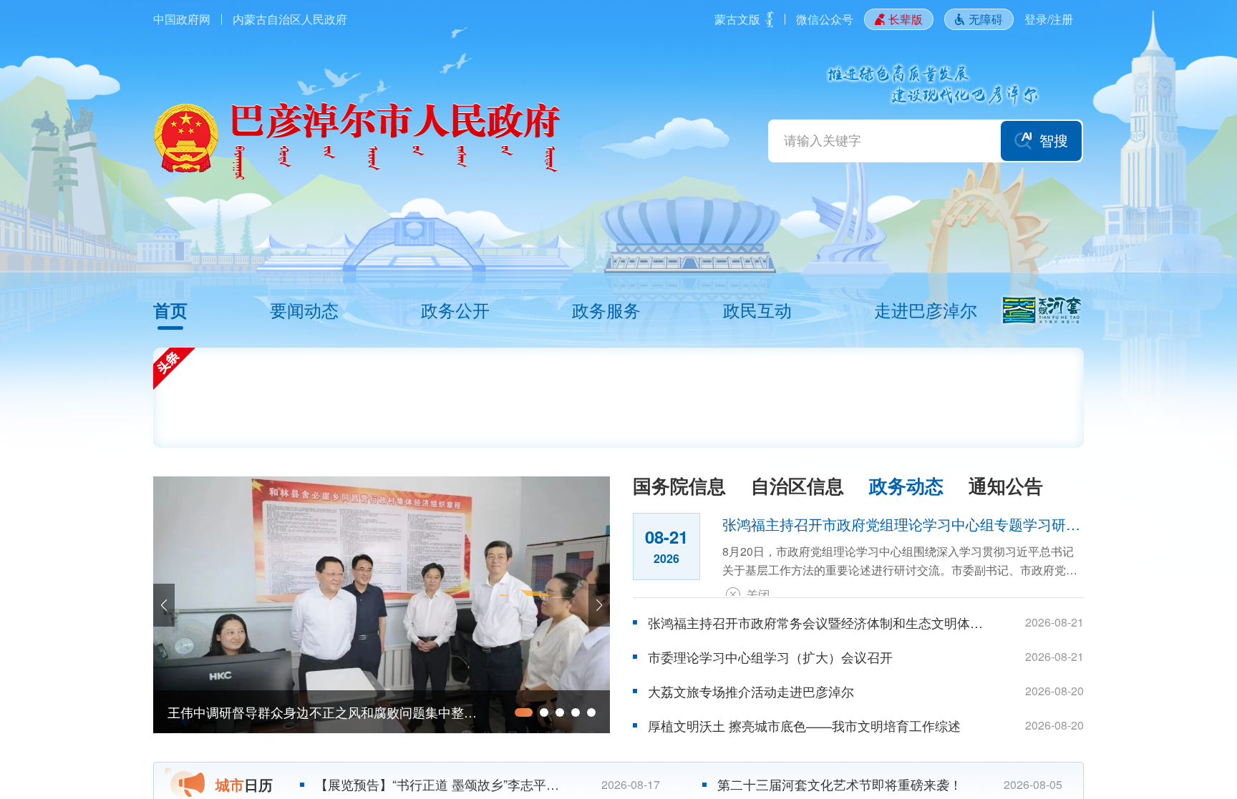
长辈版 (905, 19)
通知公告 (1006, 485)
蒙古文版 (737, 19)
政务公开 (455, 309)
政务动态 (906, 485)
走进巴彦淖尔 (925, 309)
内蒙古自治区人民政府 (290, 19)
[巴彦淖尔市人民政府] (357, 141)
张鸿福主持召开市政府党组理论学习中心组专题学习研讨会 (903, 524)
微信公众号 (824, 19)
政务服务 (606, 309)
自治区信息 (797, 485)
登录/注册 (1048, 19)
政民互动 (757, 309)
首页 (170, 309)
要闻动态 (304, 309)
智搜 (1053, 141)
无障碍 (986, 19)
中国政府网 (181, 19)
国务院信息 (679, 485)
